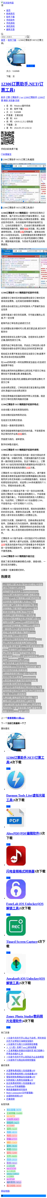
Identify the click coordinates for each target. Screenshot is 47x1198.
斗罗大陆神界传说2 (29, 656)
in (11, 1171)
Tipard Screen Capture (21, 941)
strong (13, 1174)
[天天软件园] (7, 3)
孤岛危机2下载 (9, 708)
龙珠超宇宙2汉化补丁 (13, 591)
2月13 (21, 660)
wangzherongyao (31, 591)
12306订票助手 (30, 97)
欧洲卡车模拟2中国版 (33, 584)
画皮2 (20, 632)
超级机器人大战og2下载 (24, 602)
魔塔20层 (7, 701)
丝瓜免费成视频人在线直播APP (20, 1083)
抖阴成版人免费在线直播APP (19, 1080)
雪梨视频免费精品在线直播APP (20, 1077)
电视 (12, 1135)
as (10, 1179)
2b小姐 (16, 629)
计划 (28, 468)
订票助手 (14, 97)
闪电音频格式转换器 (20, 871)
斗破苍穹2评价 (26, 691)
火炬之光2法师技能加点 (14, 687)
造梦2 (5, 660)
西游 (12, 1159)
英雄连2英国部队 (23, 605)
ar (10, 1125)
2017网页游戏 (34, 704)
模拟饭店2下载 (22, 615)
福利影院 (14, 1182)
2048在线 (7, 626)
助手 (3, 97)
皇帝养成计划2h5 (11, 691)
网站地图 (5, 1191)
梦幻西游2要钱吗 (11, 653)
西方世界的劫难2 (29, 680)
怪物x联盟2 (8, 636)
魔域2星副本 (29, 639)
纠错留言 (7, 154)
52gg (41, 656)
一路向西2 (7, 629)
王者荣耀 (14, 1113)
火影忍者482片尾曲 (12, 680)
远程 (22, 232)
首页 (8, 10)
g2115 (38, 639)
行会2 (33, 673)
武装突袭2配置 (27, 629)
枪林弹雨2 (24, 663)
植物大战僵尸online (11, 622)
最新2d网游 (24, 711)
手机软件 (10, 20)
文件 (3, 545)
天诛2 (32, 615)
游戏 (20, 434)
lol (11, 1116)
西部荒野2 (35, 598)
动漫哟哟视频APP (14, 1096)
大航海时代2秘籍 (20, 595)
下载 (8, 769)
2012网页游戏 (18, 701)
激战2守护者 (27, 612)
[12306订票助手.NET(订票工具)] (16, 751)
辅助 (12, 1142)
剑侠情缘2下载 (9, 608)
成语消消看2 (37, 646)
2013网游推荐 (19, 694)
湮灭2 (5, 588)
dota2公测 (7, 595)
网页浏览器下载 (33, 667)
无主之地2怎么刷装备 (13, 677)
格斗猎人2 (7, 694)
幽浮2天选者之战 (11, 663)
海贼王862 (34, 595)
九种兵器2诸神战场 (12, 697)
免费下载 (31, 66)
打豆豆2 (21, 667)
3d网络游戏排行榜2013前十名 (16, 673)
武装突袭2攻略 (24, 708)
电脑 (26, 229)
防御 (12, 1139)
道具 (12, 1129)
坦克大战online (24, 684)
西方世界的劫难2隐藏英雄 (15, 670)
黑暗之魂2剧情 (9, 632)
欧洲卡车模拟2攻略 (12, 612)
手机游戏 (10, 23)
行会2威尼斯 (8, 704)
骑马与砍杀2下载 (34, 687)
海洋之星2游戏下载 (12, 646)
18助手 (29, 649)
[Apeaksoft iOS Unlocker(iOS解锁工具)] (16, 973)
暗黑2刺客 (7, 656)
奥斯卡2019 (8, 711)
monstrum (13, 660)
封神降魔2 (17, 626)
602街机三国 (8, 615)
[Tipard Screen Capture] (16, 935)
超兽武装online (9, 667)
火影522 (21, 649)
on (22, 97)
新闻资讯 (10, 14)
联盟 (12, 1149)
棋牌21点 (21, 608)
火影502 (36, 619)
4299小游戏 (32, 608)
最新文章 (10, 29)
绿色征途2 (31, 643)
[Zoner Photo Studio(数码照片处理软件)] (16, 1010)
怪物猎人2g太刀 (10, 598)
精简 (6, 100)
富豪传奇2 (37, 708)
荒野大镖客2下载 (29, 697)
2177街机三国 (9, 584)
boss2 (5, 649)
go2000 (16, 656)
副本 (12, 1146)
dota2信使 (26, 646)
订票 (8, 97)
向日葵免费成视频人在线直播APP (21, 1074)
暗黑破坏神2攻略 (27, 653)
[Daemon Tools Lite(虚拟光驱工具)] (16, 789)
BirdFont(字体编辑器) (15, 1086)
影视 (12, 1163)
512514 (33, 663)
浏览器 (11, 100)
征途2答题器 (21, 704)
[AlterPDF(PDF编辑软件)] (16, 827)
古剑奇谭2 (7, 602)
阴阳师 (13, 1123)
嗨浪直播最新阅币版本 (16, 1089)
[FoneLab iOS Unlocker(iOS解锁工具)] (16, 898)
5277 (27, 660)
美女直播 (14, 1110)
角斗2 (34, 605)
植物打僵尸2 (8, 605)
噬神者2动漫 (24, 598)
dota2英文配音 (20, 636)
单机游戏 (10, 26)
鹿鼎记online (29, 632)
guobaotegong (30, 677)
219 (15, 711)
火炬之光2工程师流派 (13, 639)
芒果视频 (10, 1099)
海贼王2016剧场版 (31, 626)
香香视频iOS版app (15, 718)
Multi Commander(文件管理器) (19, 1093)
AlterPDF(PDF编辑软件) (23, 833)
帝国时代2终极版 (17, 588)
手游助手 (13, 649)
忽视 (17, 100)
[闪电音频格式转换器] (16, 865)
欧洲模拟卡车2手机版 (22, 619)
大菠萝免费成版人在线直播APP (20, 1070)
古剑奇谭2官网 (9, 684)
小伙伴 (13, 1119)
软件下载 (10, 17)
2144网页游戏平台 (30, 622)
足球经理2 (39, 691)
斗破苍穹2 (30, 701)
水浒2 (19, 584)
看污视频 (14, 1186)
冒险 (12, 1153)
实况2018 (7, 619)
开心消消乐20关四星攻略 (14, 643)
